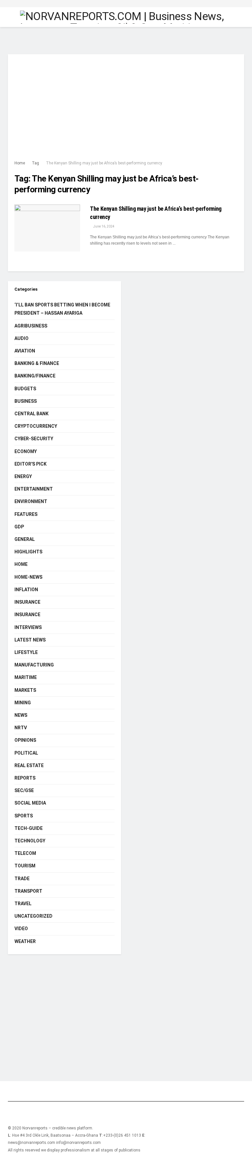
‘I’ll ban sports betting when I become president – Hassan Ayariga (62, 309)
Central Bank (31, 413)
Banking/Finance (34, 375)
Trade (22, 878)
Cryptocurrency (35, 426)
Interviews (28, 627)
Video (21, 928)
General (24, 539)
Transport (28, 891)
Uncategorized (33, 916)
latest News (30, 639)
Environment (30, 501)
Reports (24, 778)
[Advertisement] (126, 110)
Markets (25, 690)
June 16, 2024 (104, 226)
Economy (25, 451)
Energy (23, 476)
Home (19, 163)
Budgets (25, 388)
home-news (28, 577)
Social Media (30, 803)
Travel (23, 903)
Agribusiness (30, 325)
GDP (19, 526)
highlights (28, 551)
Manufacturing (34, 664)
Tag (35, 163)
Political (26, 753)
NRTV (20, 727)
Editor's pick (30, 464)
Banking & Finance (36, 363)
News (20, 715)
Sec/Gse (24, 790)
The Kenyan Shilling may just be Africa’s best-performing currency (104, 163)
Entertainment (33, 489)
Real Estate (29, 765)
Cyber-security (33, 438)
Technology (29, 840)
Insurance (27, 602)
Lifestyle (26, 652)
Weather (25, 941)
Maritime (25, 677)
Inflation (26, 589)
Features (25, 514)
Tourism (24, 865)
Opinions (25, 740)
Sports (23, 815)
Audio (21, 338)
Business (25, 401)
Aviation (24, 350)
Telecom (25, 853)
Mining (22, 702)
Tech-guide (28, 828)
